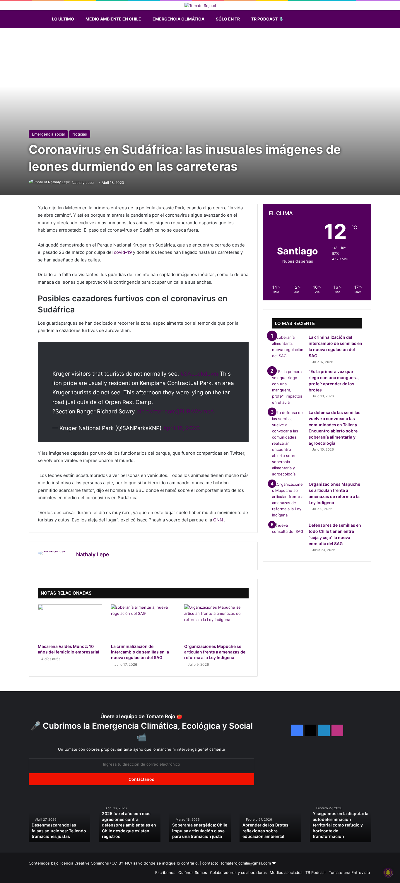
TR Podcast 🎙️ (267, 18)
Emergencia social (48, 134)
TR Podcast (315, 872)
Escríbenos (165, 872)
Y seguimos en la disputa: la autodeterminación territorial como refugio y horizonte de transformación (101, 825)
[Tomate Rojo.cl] (200, 5)
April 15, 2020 (181, 428)
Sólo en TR (228, 18)
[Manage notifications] (388, 872)
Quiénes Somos (192, 872)
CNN (218, 520)
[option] (100, 819)
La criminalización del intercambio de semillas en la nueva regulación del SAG (140, 652)
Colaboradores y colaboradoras (238, 872)
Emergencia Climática (178, 18)
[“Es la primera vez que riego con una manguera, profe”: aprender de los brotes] (288, 387)
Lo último (63, 18)
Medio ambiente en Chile (113, 18)
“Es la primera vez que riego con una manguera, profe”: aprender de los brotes (311, 830)
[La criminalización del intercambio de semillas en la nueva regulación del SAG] (143, 622)
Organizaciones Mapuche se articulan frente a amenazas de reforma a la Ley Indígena (214, 652)
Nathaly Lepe (92, 554)
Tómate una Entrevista (349, 872)
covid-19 (123, 252)
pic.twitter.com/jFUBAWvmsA (175, 411)
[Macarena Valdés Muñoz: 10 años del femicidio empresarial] (70, 622)
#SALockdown (199, 373)
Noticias (79, 134)
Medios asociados (286, 872)
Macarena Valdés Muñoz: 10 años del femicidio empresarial (168, 830)
